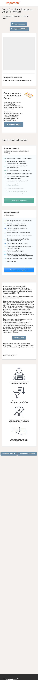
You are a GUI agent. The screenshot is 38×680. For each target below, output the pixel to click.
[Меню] (3, 3)
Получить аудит (13, 124)
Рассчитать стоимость (19, 201)
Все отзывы (6, 16)
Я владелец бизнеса (19, 29)
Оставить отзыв (18, 24)
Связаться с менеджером (19, 270)
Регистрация (19, 338)
